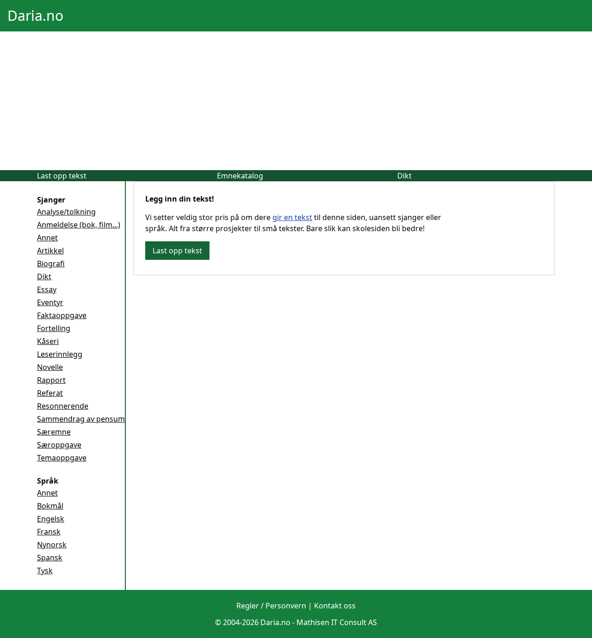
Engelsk (50, 519)
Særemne (54, 432)
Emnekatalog (240, 176)
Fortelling (53, 328)
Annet (47, 238)
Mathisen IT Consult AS (336, 622)
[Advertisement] (296, 101)
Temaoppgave (61, 458)
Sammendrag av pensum (81, 419)
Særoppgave (59, 445)
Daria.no (35, 15)
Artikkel (50, 250)
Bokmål (50, 506)
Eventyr (50, 302)
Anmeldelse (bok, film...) (78, 225)
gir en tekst (292, 217)
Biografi (51, 263)
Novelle (50, 367)
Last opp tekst (61, 176)
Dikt (404, 176)
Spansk (49, 557)
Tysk (45, 570)
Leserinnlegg (59, 354)
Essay (46, 289)
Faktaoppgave (61, 315)
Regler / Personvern (271, 606)
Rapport (51, 380)
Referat (50, 393)
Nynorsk (52, 545)
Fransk (49, 532)
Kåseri (48, 341)
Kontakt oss (335, 606)
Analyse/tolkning (66, 212)
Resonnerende (62, 406)
